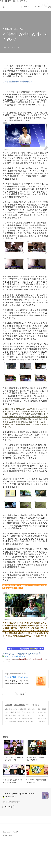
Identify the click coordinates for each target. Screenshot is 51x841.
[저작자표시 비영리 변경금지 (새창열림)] (30, 694)
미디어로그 (24, 7)
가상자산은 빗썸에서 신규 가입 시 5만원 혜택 (18, 677)
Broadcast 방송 (19, 705)
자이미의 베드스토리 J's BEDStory (18, 793)
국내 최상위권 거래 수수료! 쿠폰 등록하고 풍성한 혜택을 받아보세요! (18, 682)
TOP (46, 833)
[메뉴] (46, 5)
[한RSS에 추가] (40, 653)
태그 (12, 7)
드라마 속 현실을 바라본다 (11, 802)
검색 (40, 5)
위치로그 (38, 7)
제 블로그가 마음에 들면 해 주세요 (25, 648)
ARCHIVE (8, 705)
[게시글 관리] (13, 694)
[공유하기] (10, 694)
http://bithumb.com (13, 674)
